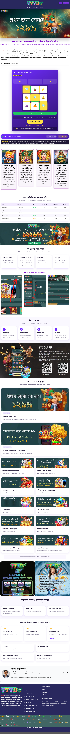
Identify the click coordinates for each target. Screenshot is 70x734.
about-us (41, 7)
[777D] (35, 3)
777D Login (32, 7)
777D (2, 50)
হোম (27, 7)
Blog (37, 7)
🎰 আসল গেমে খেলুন (35, 121)
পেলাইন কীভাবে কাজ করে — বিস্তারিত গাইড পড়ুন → (35, 125)
